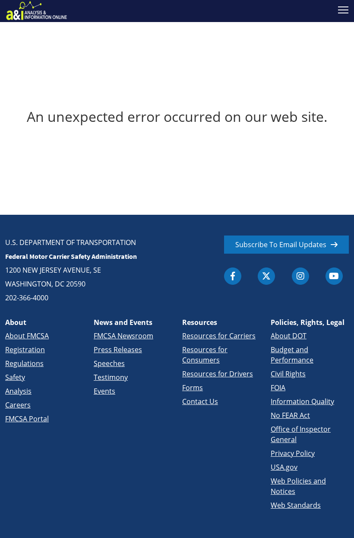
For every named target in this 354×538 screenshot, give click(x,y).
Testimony (111, 377)
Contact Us (200, 401)
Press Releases (118, 349)
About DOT (289, 336)
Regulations (24, 363)
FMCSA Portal (27, 418)
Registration (25, 349)
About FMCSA (27, 336)
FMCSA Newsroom (123, 336)
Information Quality (302, 401)
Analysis (18, 391)
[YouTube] (334, 276)
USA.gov (284, 467)
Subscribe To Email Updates (280, 244)
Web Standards (296, 505)
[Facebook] (232, 276)
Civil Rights (288, 374)
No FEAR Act (290, 415)
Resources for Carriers (219, 336)
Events (104, 391)
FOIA (278, 387)
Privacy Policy (293, 453)
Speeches (109, 363)
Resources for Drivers (217, 374)
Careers (18, 405)
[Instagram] (300, 276)
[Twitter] (266, 276)
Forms (192, 387)
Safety (15, 377)
